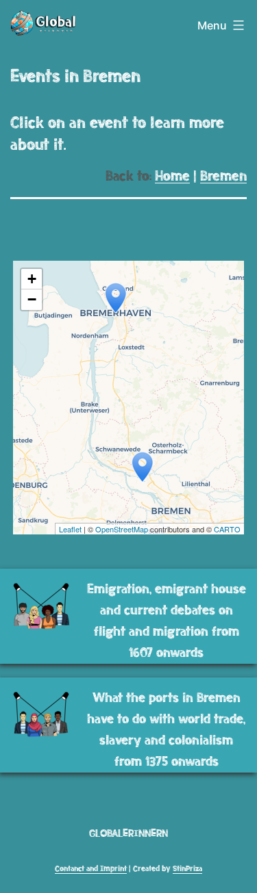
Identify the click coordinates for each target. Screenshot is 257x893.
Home (172, 176)
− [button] (31, 299)
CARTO (227, 528)
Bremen (223, 176)
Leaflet (70, 528)
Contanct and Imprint (91, 868)
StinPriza (187, 868)
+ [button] (31, 278)
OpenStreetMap (121, 528)
